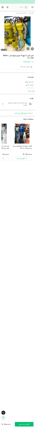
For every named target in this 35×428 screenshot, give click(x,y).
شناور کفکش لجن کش (21, 13)
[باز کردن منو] (32, 7)
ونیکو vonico (26, 62)
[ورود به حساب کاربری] (7, 7)
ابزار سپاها (31, 13)
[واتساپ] (3, 417)
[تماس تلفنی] (3, 413)
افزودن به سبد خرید (24, 424)
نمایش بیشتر (31, 91)
